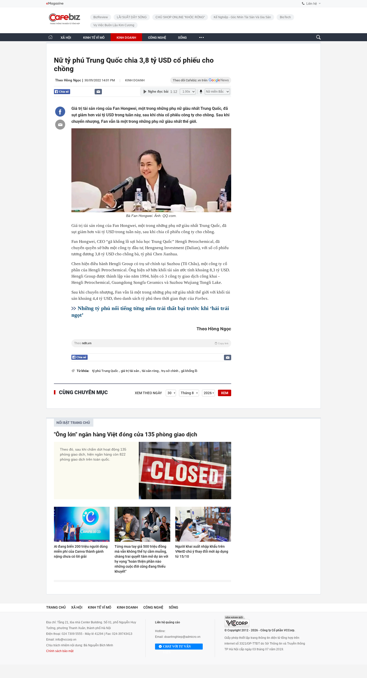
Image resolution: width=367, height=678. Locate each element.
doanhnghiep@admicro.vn (182, 637)
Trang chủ (56, 607)
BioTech (285, 17)
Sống (173, 607)
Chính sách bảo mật (59, 651)
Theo (151, 343)
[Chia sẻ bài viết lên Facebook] (60, 112)
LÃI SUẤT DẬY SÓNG (132, 17)
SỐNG (182, 37)
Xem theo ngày (148, 393)
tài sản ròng (150, 371)
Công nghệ (153, 607)
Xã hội (76, 607)
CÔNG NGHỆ (157, 37)
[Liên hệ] (98, 91)
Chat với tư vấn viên (177, 647)
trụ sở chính (170, 371)
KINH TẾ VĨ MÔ (94, 37)
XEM (224, 393)
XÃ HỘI (66, 37)
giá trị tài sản (130, 371)
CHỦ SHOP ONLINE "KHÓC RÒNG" (180, 17)
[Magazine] (54, 3)
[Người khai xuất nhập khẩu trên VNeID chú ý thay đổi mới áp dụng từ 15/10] (203, 524)
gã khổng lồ (189, 371)
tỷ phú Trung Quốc (105, 371)
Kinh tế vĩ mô (99, 607)
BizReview (100, 17)
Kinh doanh (135, 80)
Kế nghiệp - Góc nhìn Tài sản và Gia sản (242, 17)
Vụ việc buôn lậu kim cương (113, 25)
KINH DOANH (126, 37)
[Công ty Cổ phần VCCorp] (236, 621)
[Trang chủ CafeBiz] (50, 37)
